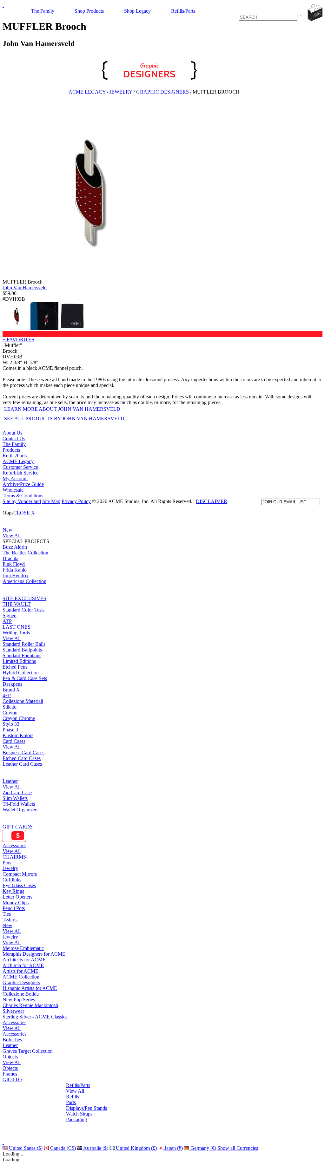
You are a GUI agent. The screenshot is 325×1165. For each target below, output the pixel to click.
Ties (7, 914)
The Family (42, 11)
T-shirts (10, 919)
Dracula (10, 558)
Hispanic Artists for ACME (30, 988)
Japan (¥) (173, 1148)
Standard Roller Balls (24, 644)
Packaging (76, 1119)
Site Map (51, 501)
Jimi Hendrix (16, 575)
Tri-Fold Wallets (19, 804)
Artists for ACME (20, 971)
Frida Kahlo (15, 570)
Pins (7, 862)
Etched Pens (15, 667)
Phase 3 (10, 729)
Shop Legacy (137, 11)
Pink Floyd (14, 564)
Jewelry (10, 868)
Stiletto (10, 707)
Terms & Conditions (23, 495)
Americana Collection (24, 581)
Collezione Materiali (23, 701)
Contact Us (14, 438)
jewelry (120, 92)
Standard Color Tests (23, 609)
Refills (72, 1096)
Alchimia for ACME (23, 965)
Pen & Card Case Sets (25, 678)
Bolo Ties (12, 1039)
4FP (7, 695)
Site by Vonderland (22, 501)
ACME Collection (21, 976)
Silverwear (13, 1011)
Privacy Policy (76, 501)
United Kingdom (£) (136, 1148)
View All (12, 535)
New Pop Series (19, 999)
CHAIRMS (14, 857)
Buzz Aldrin (15, 547)
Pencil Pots (14, 908)
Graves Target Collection (28, 1051)
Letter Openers (17, 897)
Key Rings (13, 891)
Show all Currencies (237, 1148)
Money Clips (16, 902)
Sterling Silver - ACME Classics (35, 1016)
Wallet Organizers (20, 809)
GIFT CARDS (18, 826)
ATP (7, 621)
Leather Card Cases (22, 764)
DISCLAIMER (211, 501)
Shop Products (89, 11)
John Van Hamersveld (25, 287)
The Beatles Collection (25, 552)
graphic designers (162, 92)
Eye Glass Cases (19, 885)
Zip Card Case (17, 792)
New (7, 530)
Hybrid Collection (21, 672)
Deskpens (12, 684)
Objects (10, 1056)
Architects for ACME (24, 959)
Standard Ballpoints (22, 649)
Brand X (11, 689)
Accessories (14, 845)
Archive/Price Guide (23, 484)
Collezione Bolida (21, 994)
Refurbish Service (20, 472)
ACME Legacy (87, 92)
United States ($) (25, 1148)
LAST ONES (16, 627)
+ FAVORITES (18, 339)
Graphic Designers (21, 982)
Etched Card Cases (22, 758)
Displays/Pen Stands (86, 1108)
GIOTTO (12, 1079)
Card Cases (14, 741)
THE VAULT (17, 604)
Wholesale (13, 490)
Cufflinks (12, 879)
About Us (12, 432)
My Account (15, 478)
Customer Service (20, 467)
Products (11, 450)
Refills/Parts (183, 11)
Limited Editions (19, 661)
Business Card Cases (23, 752)
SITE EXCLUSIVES (24, 598)
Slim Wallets (15, 798)
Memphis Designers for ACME (34, 954)
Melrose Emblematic (23, 948)
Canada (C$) (62, 1148)
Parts (71, 1102)
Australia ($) (95, 1148)
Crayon (10, 712)
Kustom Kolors (18, 735)
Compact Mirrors (20, 874)
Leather (10, 781)
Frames (10, 1074)
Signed (10, 615)
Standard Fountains (22, 655)
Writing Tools (16, 632)
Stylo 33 (11, 724)
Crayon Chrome (19, 718)
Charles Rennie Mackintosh (30, 1005)
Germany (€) (202, 1148)
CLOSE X (24, 512)
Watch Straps (79, 1113)
